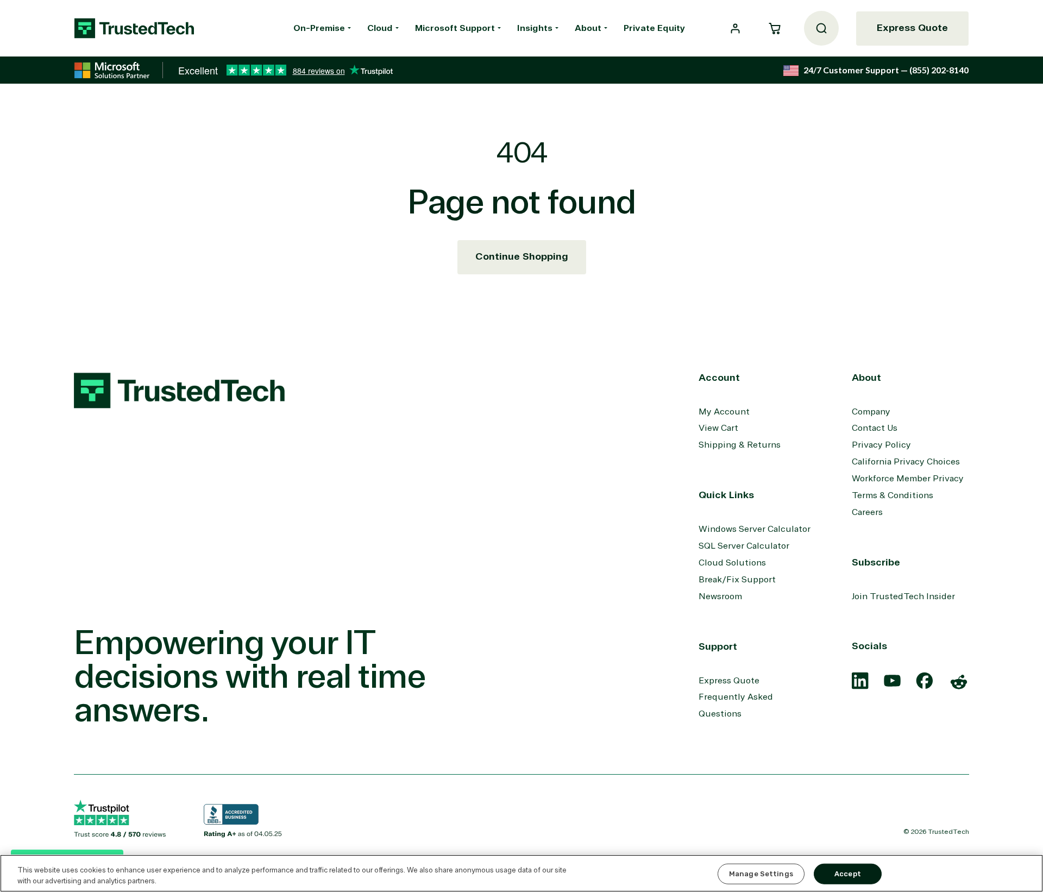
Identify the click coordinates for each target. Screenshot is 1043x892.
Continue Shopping (521, 256)
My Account (724, 411)
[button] (775, 28)
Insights (534, 28)
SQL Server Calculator (744, 546)
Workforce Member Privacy (908, 478)
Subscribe (876, 562)
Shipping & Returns (740, 444)
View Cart (718, 428)
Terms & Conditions (892, 495)
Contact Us (874, 428)
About (588, 28)
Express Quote (912, 28)
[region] (521, 873)
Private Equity (654, 28)
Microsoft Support (455, 28)
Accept (847, 874)
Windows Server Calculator (754, 529)
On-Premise (319, 28)
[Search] (821, 28)
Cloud (380, 28)
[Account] (735, 28)
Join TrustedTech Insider (903, 596)
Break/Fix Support (737, 579)
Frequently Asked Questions (736, 705)
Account (719, 377)
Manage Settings (761, 874)
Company (871, 411)
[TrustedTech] (134, 28)
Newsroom (720, 596)
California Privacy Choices (906, 461)
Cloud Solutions (732, 562)
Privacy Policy (881, 444)
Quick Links (726, 495)
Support (718, 646)
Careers (867, 512)
